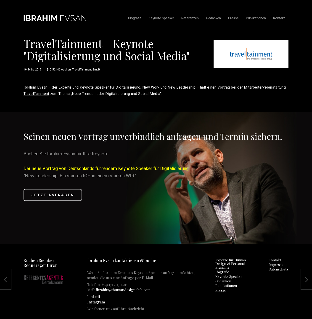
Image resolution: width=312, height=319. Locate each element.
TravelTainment (36, 94)
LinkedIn (95, 296)
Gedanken (223, 281)
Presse (220, 290)
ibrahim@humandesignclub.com (123, 289)
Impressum (277, 264)
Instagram (96, 302)
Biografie (222, 272)
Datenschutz (278, 269)
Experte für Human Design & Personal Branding (230, 264)
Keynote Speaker (228, 276)
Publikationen (226, 285)
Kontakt (275, 260)
